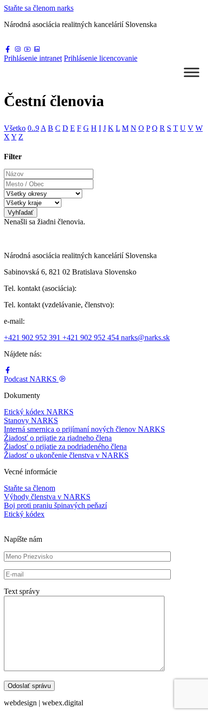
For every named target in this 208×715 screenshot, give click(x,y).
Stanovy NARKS (31, 420)
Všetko (15, 128)
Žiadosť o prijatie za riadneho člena (58, 438)
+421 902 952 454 (91, 337)
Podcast (30, 379)
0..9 (33, 128)
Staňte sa (39, 8)
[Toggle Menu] (191, 72)
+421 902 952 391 (33, 337)
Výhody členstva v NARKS (47, 497)
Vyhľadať (20, 212)
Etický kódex (24, 514)
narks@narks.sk (145, 337)
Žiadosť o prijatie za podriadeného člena (65, 446)
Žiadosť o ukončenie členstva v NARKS (66, 455)
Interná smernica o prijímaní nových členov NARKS (84, 429)
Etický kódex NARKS (39, 412)
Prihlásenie (33, 58)
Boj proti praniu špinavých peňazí (55, 505)
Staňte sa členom (29, 488)
